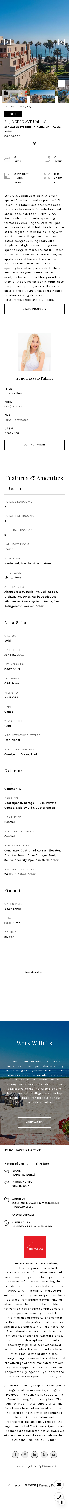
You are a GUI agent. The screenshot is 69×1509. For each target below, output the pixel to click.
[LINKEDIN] (34, 1454)
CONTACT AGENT (34, 444)
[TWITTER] (44, 1454)
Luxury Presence (43, 1466)
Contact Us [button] (34, 1122)
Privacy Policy (50, 1485)
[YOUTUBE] (53, 1454)
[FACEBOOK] (15, 1454)
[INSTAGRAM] (24, 1454)
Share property (34, 308)
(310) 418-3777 (15, 406)
